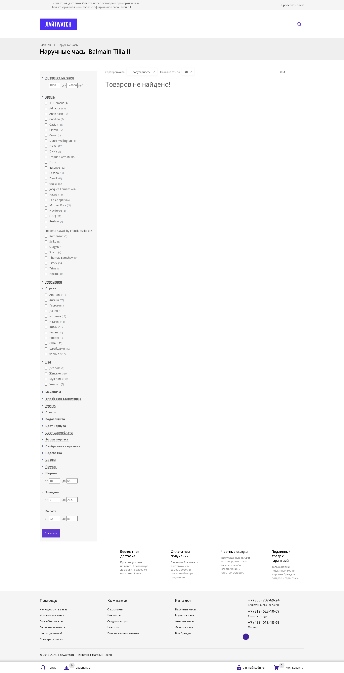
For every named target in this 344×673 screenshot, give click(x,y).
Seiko (54, 241)
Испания (57, 316)
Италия (57, 321)
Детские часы (184, 627)
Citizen (56, 130)
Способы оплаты (51, 621)
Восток (56, 274)
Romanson (58, 236)
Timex (56, 263)
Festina (56, 173)
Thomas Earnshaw (63, 257)
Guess (56, 184)
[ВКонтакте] (246, 637)
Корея (56, 332)
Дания (55, 311)
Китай (56, 327)
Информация (242, 24)
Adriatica (57, 108)
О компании (115, 609)
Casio (56, 124)
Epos (54, 162)
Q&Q (55, 216)
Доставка (211, 24)
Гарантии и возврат (53, 627)
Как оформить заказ (53, 609)
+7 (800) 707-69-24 (263, 600)
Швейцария (59, 348)
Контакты (278, 24)
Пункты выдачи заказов (123, 633)
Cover (55, 135)
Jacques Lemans (62, 189)
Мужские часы (184, 615)
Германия (57, 305)
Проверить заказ (292, 5)
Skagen (56, 247)
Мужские (58, 379)
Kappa (56, 194)
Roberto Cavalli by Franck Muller (69, 231)
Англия (56, 300)
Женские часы (184, 621)
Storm (55, 252)
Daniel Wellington (62, 140)
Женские (58, 373)
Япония (57, 354)
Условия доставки (52, 615)
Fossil (55, 178)
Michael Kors (60, 205)
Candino (56, 119)
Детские (56, 368)
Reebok (56, 221)
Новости (113, 627)
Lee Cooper (59, 200)
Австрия (57, 295)
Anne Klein (58, 114)
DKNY (55, 151)
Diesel (56, 146)
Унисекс (56, 384)
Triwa (54, 268)
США (55, 343)
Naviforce (57, 210)
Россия (56, 338)
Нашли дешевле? (51, 633)
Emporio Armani (62, 157)
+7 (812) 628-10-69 (263, 611)
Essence (57, 167)
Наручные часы (108, 24)
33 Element (58, 103)
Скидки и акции (117, 621)
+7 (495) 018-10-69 (263, 622)
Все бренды (149, 24)
